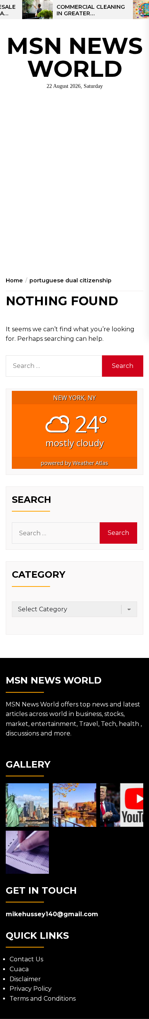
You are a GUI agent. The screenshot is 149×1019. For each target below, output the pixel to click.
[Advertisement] (74, 180)
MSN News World (74, 57)
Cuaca (19, 969)
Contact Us (26, 959)
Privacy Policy (31, 988)
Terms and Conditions (43, 998)
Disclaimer (25, 979)
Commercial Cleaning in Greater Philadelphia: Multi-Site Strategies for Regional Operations (91, 10)
